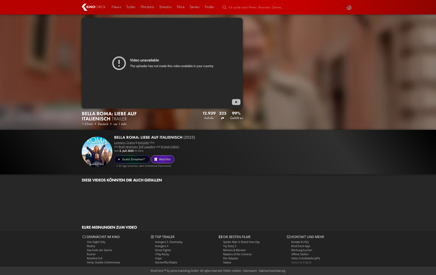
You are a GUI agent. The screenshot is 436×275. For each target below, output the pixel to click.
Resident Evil (94, 258)
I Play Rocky (162, 254)
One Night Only (96, 242)
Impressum (250, 271)
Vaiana (227, 262)
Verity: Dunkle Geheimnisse (103, 262)
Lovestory (120, 142)
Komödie (143, 142)
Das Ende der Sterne (99, 250)
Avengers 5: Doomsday (168, 242)
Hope (158, 258)
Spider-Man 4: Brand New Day (241, 242)
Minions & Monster (234, 250)
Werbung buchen (301, 250)
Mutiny (91, 246)
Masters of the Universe (237, 254)
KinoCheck (157, 271)
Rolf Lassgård (147, 147)
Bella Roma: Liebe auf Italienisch (154, 137)
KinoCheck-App (300, 246)
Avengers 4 (161, 246)
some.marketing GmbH (184, 271)
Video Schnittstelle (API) (305, 258)
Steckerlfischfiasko (166, 262)
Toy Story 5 (229, 246)
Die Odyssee (230, 258)
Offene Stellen (300, 254)
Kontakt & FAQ (300, 242)
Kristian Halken (170, 147)
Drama (131, 142)
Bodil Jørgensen (128, 147)
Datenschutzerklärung (272, 271)
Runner (91, 254)
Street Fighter (163, 250)
